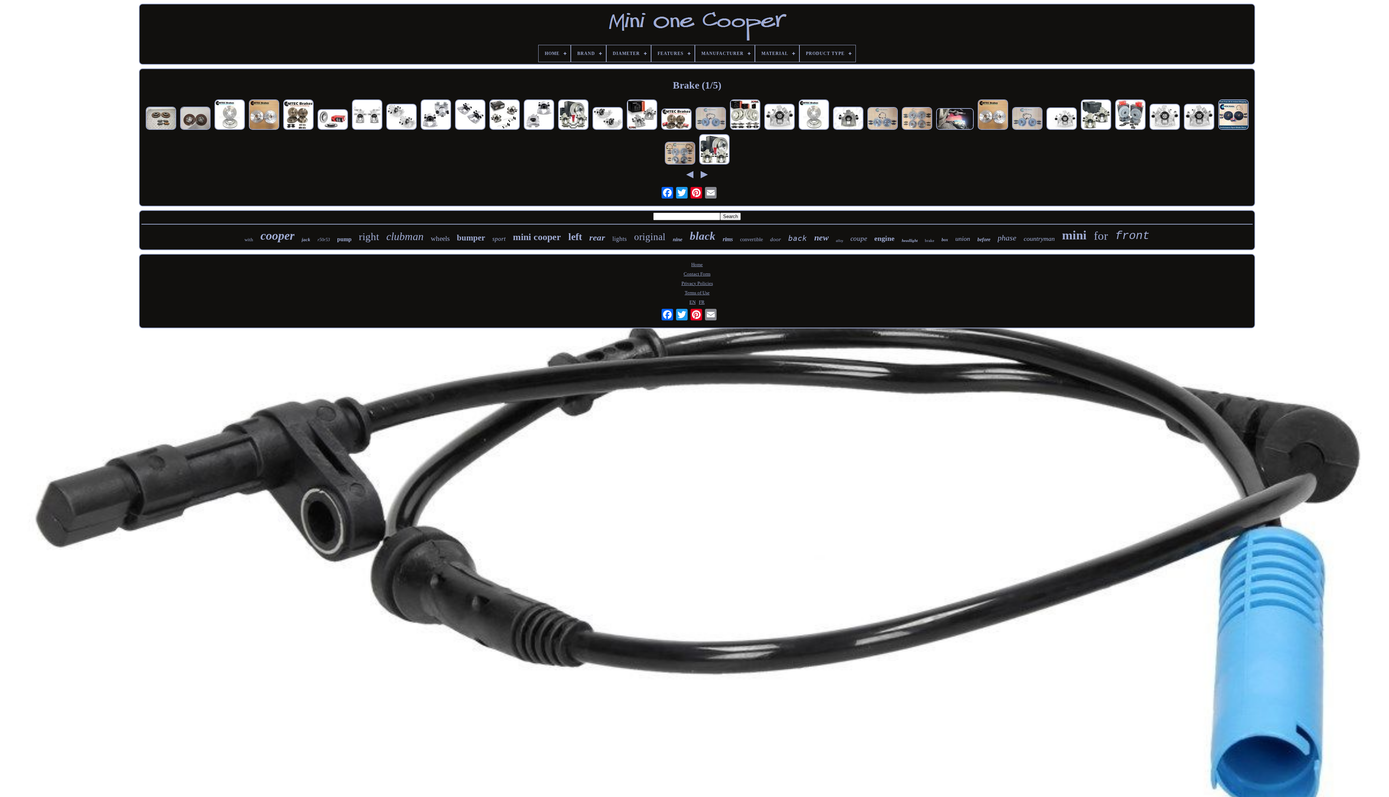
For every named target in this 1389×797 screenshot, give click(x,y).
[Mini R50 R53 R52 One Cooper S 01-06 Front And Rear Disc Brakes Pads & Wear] (680, 153)
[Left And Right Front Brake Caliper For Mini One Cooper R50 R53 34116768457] (539, 115)
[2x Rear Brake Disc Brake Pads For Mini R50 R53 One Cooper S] (714, 150)
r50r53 (324, 239)
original (650, 236)
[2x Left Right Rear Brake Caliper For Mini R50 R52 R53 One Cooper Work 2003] (642, 115)
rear (597, 237)
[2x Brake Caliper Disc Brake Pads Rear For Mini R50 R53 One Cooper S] (573, 115)
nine (678, 239)
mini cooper (537, 237)
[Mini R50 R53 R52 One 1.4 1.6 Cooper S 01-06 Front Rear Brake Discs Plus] (298, 115)
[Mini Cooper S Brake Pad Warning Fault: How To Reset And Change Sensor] (955, 120)
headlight (910, 240)
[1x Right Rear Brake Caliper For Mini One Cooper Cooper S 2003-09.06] (1061, 119)
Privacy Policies (697, 283)
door (775, 239)
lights (619, 238)
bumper (471, 237)
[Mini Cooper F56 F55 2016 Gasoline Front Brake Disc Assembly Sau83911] (161, 119)
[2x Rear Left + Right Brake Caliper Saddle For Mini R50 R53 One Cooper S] (1096, 115)
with (249, 239)
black (702, 236)
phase (1007, 237)
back (797, 238)
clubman (405, 236)
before (983, 239)
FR (702, 302)
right (369, 236)
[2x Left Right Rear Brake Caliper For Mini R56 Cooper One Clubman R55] (367, 115)
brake (929, 240)
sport (499, 238)
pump (344, 239)
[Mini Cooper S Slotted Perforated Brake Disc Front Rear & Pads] (676, 120)
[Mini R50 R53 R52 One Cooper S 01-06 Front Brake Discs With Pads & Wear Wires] (882, 119)
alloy (839, 241)
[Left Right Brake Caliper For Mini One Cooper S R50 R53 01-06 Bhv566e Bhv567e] (436, 115)
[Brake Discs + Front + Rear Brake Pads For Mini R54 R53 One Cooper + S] (1130, 115)
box (945, 239)
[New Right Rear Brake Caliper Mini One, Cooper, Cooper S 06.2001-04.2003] (848, 119)
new (821, 237)
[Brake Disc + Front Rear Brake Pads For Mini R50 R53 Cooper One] (745, 115)
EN (692, 302)
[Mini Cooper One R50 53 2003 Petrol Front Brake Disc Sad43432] (195, 119)
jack (306, 239)
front (1132, 236)
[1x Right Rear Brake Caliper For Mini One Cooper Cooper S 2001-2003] (779, 117)
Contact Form (697, 274)
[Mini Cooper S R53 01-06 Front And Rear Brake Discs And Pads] (917, 119)
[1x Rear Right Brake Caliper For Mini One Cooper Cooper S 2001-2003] (1199, 117)
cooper (277, 235)
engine (884, 238)
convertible (751, 239)
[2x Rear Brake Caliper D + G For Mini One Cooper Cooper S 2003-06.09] (401, 117)
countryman (1039, 238)
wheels (440, 238)
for (1101, 235)
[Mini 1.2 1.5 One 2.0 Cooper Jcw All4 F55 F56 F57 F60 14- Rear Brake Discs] (264, 115)
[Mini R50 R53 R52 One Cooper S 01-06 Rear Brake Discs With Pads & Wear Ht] (710, 119)
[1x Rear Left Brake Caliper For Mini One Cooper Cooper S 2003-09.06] (1164, 117)
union (962, 238)
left (575, 236)
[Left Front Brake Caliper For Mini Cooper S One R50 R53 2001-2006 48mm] (470, 115)
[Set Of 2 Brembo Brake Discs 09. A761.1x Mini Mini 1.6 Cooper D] (332, 120)
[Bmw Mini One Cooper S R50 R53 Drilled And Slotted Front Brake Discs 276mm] (814, 115)
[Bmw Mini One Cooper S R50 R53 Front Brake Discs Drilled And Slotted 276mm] (229, 115)
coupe (858, 238)
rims (728, 239)
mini (1074, 235)
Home (697, 264)
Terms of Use (697, 292)
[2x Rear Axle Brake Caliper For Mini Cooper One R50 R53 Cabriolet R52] (504, 115)
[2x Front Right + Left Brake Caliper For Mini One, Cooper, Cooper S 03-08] (607, 119)
